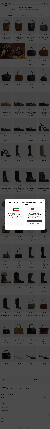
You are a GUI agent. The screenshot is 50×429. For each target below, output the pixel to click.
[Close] (43, 200)
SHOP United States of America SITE (34, 221)
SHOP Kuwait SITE (16, 221)
